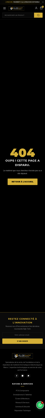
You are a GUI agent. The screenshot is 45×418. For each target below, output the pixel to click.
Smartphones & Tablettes (22, 395)
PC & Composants (22, 391)
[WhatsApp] (28, 376)
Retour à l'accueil (22, 182)
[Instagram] (22, 376)
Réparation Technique (23, 410)
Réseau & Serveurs (22, 402)
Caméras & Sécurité (22, 407)
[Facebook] (17, 376)
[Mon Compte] (36, 8)
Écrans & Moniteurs (22, 399)
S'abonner (22, 341)
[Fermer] (42, 2)
